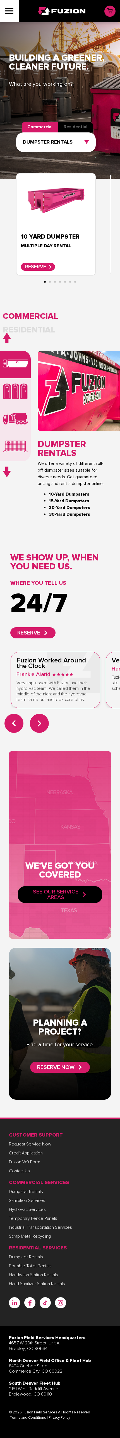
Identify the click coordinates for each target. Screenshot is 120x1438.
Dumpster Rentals (26, 1191)
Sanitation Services (27, 1200)
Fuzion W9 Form (24, 1162)
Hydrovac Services (27, 1209)
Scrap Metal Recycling (30, 1236)
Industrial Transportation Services (40, 1227)
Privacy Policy (59, 1417)
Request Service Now (30, 1144)
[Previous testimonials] (13, 723)
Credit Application (26, 1153)
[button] (30, 317)
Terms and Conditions (28, 1417)
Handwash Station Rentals (33, 1275)
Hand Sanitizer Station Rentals (37, 1284)
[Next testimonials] (39, 723)
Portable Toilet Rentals (30, 1266)
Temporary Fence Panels (33, 1218)
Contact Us (19, 1171)
